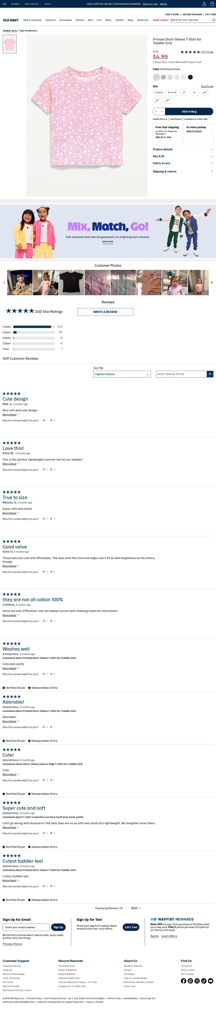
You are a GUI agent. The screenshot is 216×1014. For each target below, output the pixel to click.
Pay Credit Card (66, 966)
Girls (99, 20)
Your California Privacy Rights (89, 998)
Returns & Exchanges (13, 974)
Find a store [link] (172, 14)
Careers (128, 970)
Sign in (159, 137)
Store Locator (188, 970)
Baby (130, 20)
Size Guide (207, 86)
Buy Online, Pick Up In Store (17, 990)
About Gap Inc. (148, 998)
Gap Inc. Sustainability (135, 978)
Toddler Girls (10, 30)
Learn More (169, 936)
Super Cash (130, 986)
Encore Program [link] (192, 14)
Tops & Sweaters (28, 30)
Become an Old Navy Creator (139, 982)
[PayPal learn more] (168, 119)
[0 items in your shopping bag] (212, 4)
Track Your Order (11, 978)
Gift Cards (8, 982)
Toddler (119, 20)
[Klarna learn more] (182, 119)
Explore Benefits (66, 974)
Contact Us (186, 966)
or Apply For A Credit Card (72, 986)
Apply (154, 936)
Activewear (66, 20)
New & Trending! (32, 20)
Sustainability (130, 998)
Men (90, 20)
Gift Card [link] (210, 14)
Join (169, 137)
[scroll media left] (4, 282)
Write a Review (105, 312)
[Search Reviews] (210, 374)
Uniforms (51, 20)
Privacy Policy (12, 944)
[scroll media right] (212, 282)
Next (134, 907)
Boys (108, 20)
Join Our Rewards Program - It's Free (77, 982)
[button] (75, 117)
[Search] (214, 20)
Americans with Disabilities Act (18, 1002)
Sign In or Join (150, 4)
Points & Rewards (67, 970)
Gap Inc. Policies (94, 1002)
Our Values (129, 974)
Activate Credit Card (68, 978)
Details (163, 4)
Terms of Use (114, 998)
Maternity (143, 20)
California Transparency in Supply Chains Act (60, 1002)
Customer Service (12, 966)
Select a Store (194, 131)
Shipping (7, 970)
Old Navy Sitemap (133, 966)
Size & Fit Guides (11, 986)
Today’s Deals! (161, 20)
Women (80, 20)
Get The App (187, 974)
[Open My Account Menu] (204, 4)
